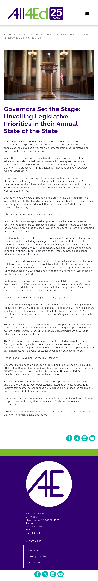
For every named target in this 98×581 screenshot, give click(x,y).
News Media (34, 550)
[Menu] (87, 13)
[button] (69, 438)
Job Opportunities (37, 556)
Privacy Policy (35, 562)
